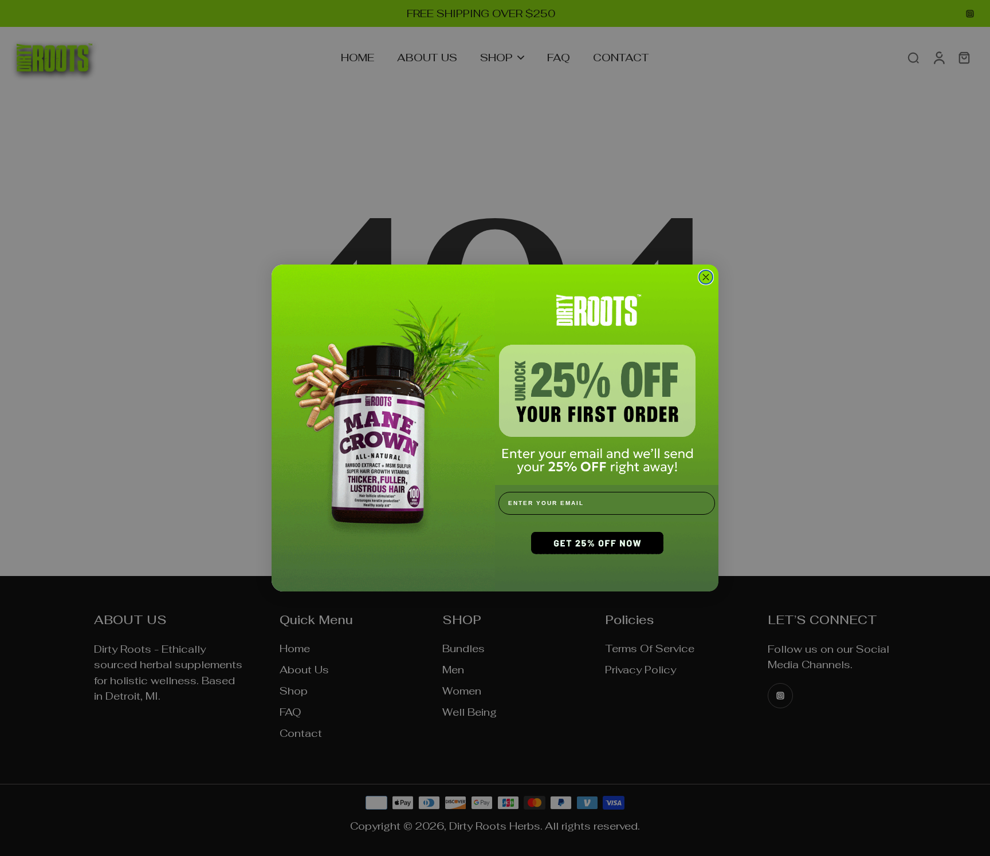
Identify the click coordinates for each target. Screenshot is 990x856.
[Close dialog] (706, 277)
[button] (606, 556)
